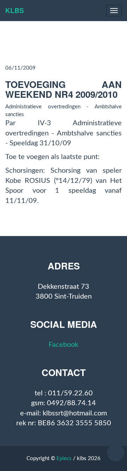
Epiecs (64, 458)
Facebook (63, 344)
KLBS (14, 10)
